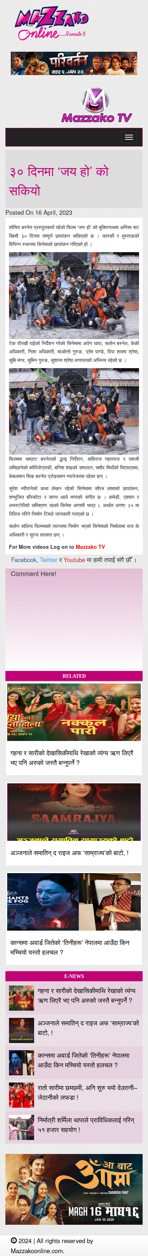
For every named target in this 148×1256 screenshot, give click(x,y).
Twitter (48, 559)
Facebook (23, 559)
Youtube (74, 559)
